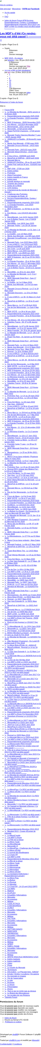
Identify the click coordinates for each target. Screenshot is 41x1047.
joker (29, 93)
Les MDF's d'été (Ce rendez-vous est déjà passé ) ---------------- (20, 36)
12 (10, 84)
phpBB (15, 1034)
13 (10, 86)
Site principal (5, 9)
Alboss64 (35, 1040)
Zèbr (28, 66)
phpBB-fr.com (14, 1040)
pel (9, 72)
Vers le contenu (6, 5)
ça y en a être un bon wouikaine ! (18, 70)
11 (10, 82)
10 (10, 80)
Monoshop (16, 9)
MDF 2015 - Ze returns (14, 58)
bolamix (11, 60)
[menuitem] (6, 17)
